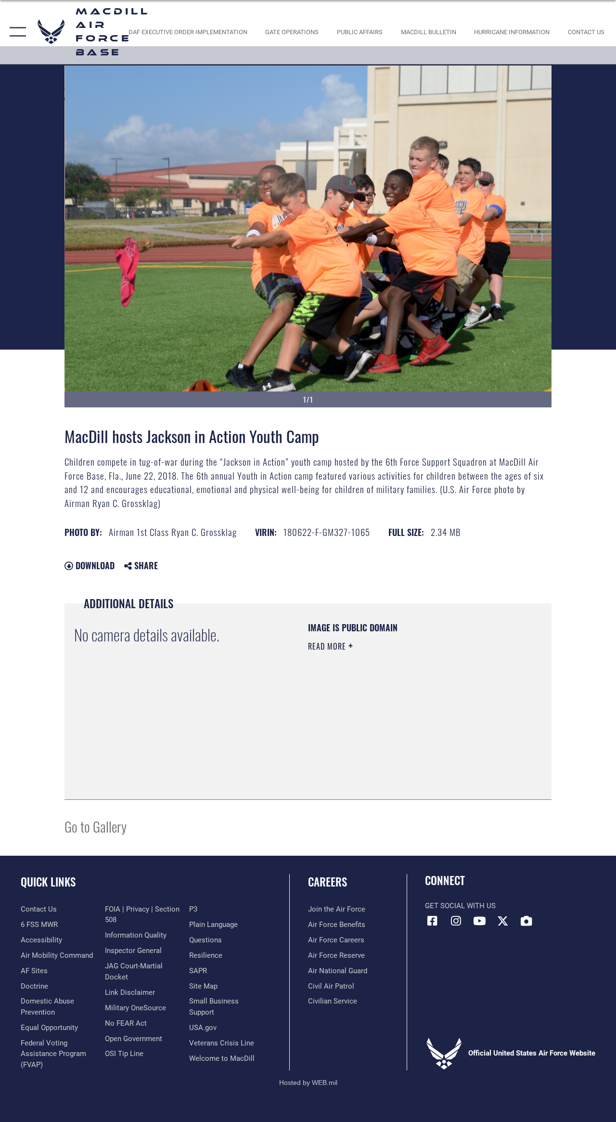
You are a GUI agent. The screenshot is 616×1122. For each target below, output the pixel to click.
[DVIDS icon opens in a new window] (526, 920)
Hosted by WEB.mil (308, 1082)
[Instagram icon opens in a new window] (456, 920)
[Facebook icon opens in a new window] (432, 920)
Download (94, 565)
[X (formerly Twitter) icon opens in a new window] (503, 920)
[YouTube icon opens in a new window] (479, 920)
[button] (15, 32)
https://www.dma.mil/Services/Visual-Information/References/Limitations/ (394, 727)
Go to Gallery (95, 826)
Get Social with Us (460, 905)
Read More (328, 646)
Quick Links (48, 882)
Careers (327, 882)
